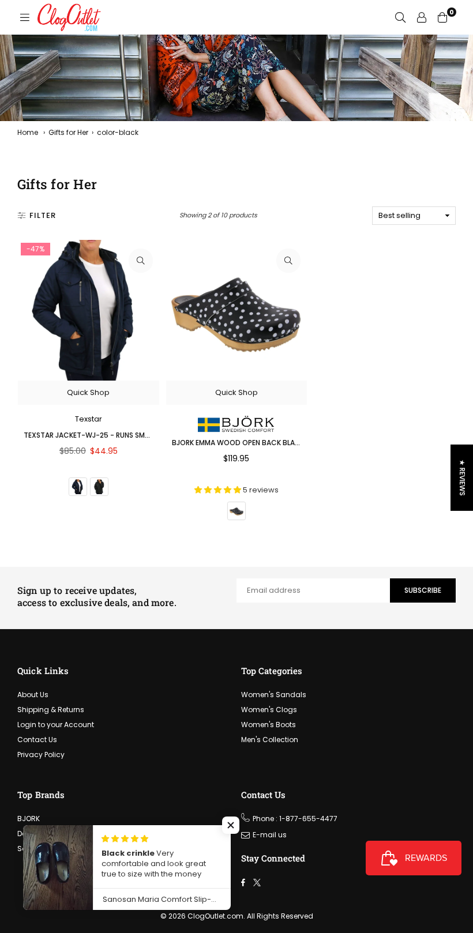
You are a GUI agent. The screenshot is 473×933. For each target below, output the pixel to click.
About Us (32, 694)
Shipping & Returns (50, 709)
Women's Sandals (273, 694)
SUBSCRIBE (422, 590)
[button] (230, 825)
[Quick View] (141, 261)
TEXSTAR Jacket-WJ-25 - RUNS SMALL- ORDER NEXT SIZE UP (126, 435)
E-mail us (270, 835)
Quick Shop (88, 392)
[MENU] (24, 17)
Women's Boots (268, 724)
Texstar (88, 418)
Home (27, 132)
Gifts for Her (68, 132)
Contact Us (37, 739)
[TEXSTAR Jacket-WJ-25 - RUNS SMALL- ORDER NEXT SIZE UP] (88, 310)
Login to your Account (55, 724)
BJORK (28, 818)
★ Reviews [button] (462, 478)
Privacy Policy (41, 754)
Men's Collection (269, 739)
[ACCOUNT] (421, 17)
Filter (42, 215)
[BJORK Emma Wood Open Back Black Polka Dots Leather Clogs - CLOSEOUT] (236, 310)
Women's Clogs (269, 709)
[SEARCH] (400, 17)
